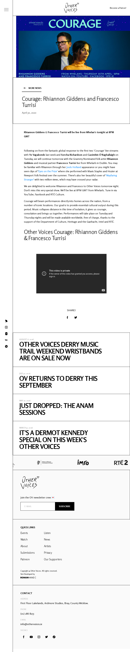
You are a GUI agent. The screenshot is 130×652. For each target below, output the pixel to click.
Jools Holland (73, 167)
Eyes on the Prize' (48, 171)
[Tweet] (75, 317)
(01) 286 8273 (27, 613)
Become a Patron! (118, 8)
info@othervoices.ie (31, 624)
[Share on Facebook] (67, 317)
